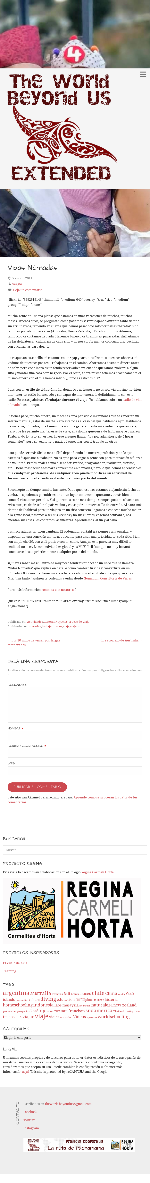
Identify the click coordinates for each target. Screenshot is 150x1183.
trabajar (47, 626)
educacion (66, 999)
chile (98, 993)
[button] (144, 74)
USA (18, 1017)
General (49, 621)
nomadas (35, 626)
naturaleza (102, 1005)
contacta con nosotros (57, 590)
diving (48, 999)
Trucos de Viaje (78, 621)
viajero (74, 626)
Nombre (15, 728)
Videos (79, 1016)
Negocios (61, 621)
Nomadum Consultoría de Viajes (108, 578)
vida (62, 1017)
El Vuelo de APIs (15, 963)
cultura (34, 1000)
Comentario (17, 685)
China (111, 993)
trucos (58, 626)
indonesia (43, 1004)
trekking (129, 1011)
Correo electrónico (27, 746)
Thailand (118, 1011)
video (68, 1017)
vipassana (92, 1017)
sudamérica (99, 1010)
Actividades (35, 621)
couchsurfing (21, 1000)
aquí (25, 1072)
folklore (99, 999)
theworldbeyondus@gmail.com (68, 1104)
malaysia (70, 1005)
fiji (78, 1000)
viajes (54, 1017)
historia (111, 1000)
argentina (16, 993)
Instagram (31, 1128)
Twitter (29, 1120)
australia (40, 993)
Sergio (17, 284)
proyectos (23, 1011)
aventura (57, 994)
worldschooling (114, 1016)
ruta (57, 1011)
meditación (84, 1006)
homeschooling (18, 1005)
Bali (67, 994)
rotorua (50, 1011)
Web (11, 763)
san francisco (73, 1011)
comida (121, 994)
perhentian (9, 1011)
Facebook (30, 1112)
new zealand (125, 1005)
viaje (66, 626)
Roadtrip (37, 1011)
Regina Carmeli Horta (97, 872)
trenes (137, 1011)
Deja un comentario (27, 290)
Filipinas (86, 1000)
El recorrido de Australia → (121, 640)
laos (58, 1005)
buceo (85, 993)
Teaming (9, 971)
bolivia (75, 994)
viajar (28, 1016)
